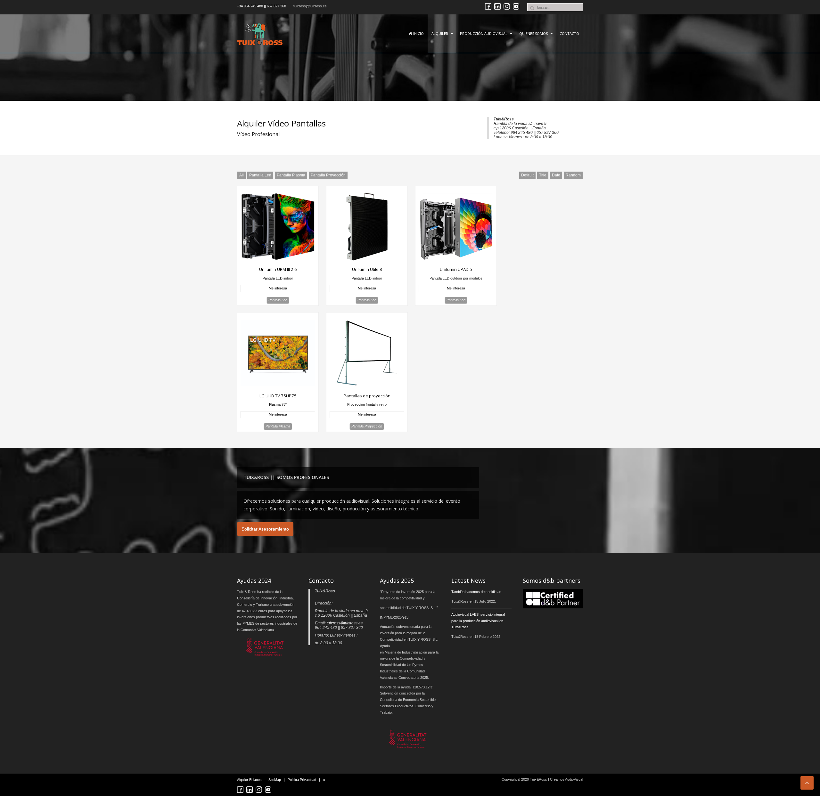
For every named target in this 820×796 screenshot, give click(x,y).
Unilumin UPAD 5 (456, 269)
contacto (569, 33)
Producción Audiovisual (483, 33)
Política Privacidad (302, 780)
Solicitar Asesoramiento (265, 529)
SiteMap (274, 780)
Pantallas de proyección (367, 396)
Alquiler (439, 33)
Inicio (418, 33)
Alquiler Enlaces (249, 780)
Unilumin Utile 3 (367, 269)
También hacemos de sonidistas (476, 592)
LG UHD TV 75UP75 (278, 396)
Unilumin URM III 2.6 (278, 269)
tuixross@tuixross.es (310, 6)
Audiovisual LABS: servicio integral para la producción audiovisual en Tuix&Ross (478, 621)
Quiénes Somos (533, 33)
